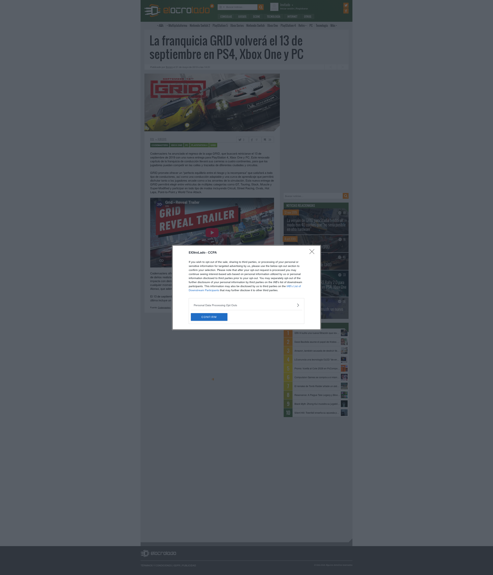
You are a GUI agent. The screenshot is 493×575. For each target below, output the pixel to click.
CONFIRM (209, 317)
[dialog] (246, 287)
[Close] (313, 252)
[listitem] (246, 305)
